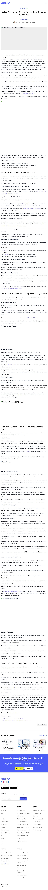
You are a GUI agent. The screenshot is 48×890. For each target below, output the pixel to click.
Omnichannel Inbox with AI (23, 830)
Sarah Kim (18, 22)
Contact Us (3, 824)
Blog (2, 835)
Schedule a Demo (5, 821)
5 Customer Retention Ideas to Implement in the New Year (17, 720)
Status (2, 844)
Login (2, 816)
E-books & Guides (5, 832)
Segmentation (36, 821)
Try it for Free (29, 768)
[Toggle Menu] (46, 3)
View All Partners (5, 863)
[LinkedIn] (8, 782)
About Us (3, 827)
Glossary (3, 841)
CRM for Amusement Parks (23, 813)
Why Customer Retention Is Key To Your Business (15, 718)
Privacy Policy (4, 884)
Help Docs (3, 810)
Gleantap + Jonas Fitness (7, 855)
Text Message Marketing (39, 810)
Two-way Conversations (38, 818)
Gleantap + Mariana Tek (6, 861)
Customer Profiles (37, 827)
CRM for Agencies (21, 818)
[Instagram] (3, 782)
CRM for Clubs (20, 816)
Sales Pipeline (20, 838)
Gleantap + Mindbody (6, 852)
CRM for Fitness (21, 810)
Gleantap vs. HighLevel (22, 875)
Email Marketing (37, 813)
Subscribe (23, 798)
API (2, 813)
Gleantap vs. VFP (21, 868)
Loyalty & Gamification (22, 841)
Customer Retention (24, 19)
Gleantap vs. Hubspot (22, 852)
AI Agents (35, 816)
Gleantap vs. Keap (21, 865)
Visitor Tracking (37, 830)
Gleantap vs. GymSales (22, 877)
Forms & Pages (36, 824)
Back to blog (25, 8)
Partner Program (5, 830)
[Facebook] (1, 782)
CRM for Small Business (22, 824)
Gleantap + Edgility (5, 858)
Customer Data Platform (23, 827)
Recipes (3, 838)
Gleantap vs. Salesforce (22, 855)
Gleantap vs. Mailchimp (22, 858)
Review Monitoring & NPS (23, 832)
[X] (6, 782)
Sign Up (3, 818)
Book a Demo (19, 768)
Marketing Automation (22, 835)
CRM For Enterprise (22, 821)
